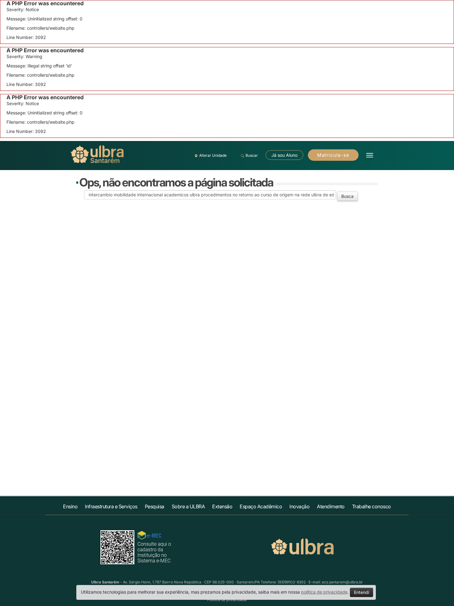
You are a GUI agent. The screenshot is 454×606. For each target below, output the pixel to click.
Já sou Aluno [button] (284, 155)
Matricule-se (333, 155)
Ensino (70, 506)
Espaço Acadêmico (261, 506)
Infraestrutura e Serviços (111, 506)
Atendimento (331, 506)
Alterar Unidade (213, 155)
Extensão (222, 506)
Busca (347, 196)
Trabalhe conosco (371, 506)
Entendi (361, 592)
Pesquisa (154, 506)
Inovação (299, 506)
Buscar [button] (252, 155)
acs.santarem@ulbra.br (342, 582)
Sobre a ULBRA (188, 506)
